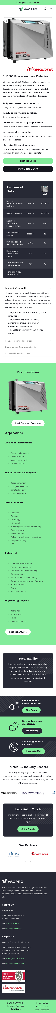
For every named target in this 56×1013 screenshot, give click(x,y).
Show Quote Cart (28, 169)
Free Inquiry (32, 730)
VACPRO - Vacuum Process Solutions (16, 1006)
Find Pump (31, 710)
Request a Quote (18, 632)
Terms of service (42, 1010)
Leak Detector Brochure (28, 423)
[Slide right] (31, 861)
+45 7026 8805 (13, 923)
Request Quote (28, 161)
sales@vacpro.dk (14, 928)
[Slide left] (25, 861)
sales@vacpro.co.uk (15, 963)
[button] (4, 9)
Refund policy (42, 1003)
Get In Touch (28, 829)
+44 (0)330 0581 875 (15, 958)
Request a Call (33, 751)
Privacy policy (42, 1006)
